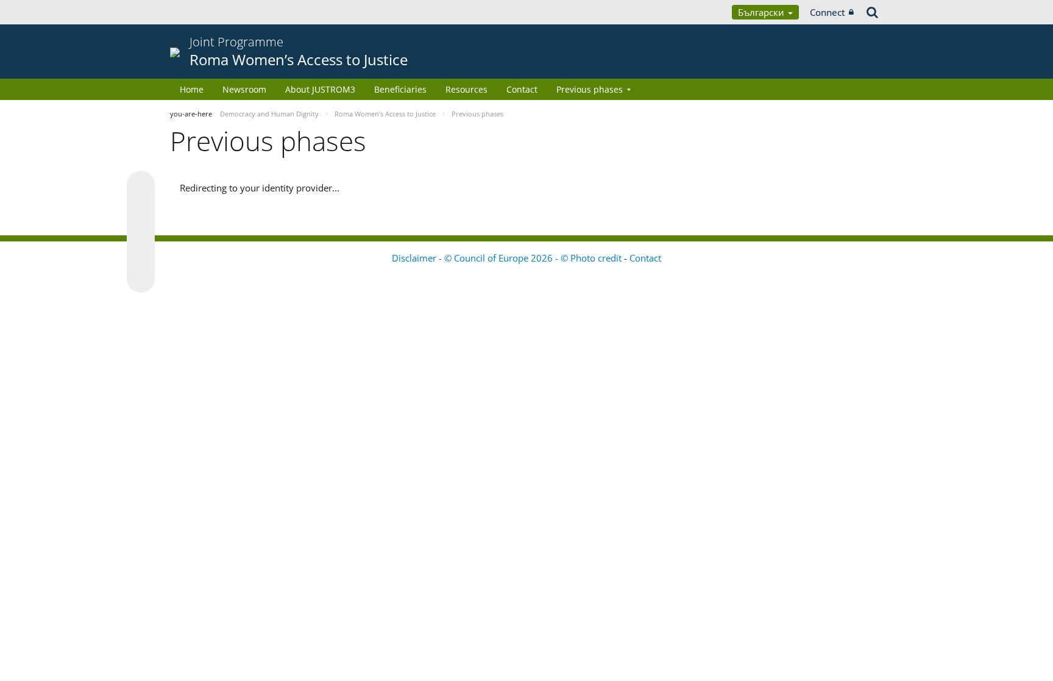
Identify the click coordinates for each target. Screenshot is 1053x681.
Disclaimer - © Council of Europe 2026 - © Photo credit (508, 258)
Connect (827, 12)
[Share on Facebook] (141, 232)
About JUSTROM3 (320, 89)
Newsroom (244, 89)
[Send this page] (141, 278)
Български (762, 12)
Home (192, 89)
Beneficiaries (400, 89)
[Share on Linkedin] (141, 255)
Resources (466, 89)
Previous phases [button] (589, 89)
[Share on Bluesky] (141, 186)
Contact (521, 89)
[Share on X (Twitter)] (141, 209)
